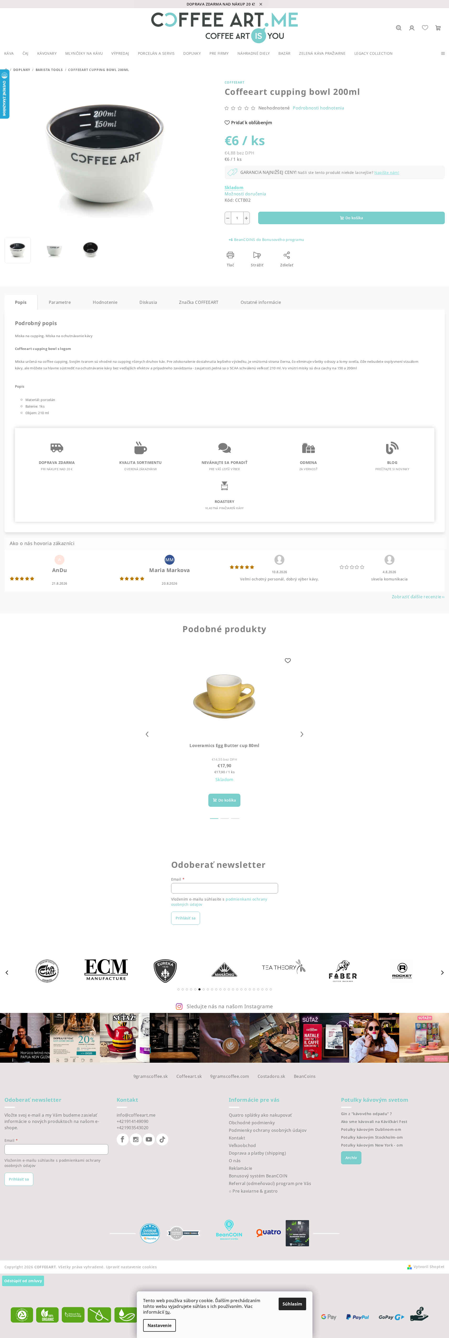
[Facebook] (123, 1139)
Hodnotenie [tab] (105, 302)
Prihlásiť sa (186, 917)
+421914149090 (133, 1121)
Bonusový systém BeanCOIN (258, 1176)
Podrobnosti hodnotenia (318, 108)
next (302, 734)
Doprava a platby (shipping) (257, 1153)
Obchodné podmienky (252, 1123)
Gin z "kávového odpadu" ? (366, 1114)
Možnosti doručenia (245, 194)
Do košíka (354, 217)
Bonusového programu (283, 239)
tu (167, 1312)
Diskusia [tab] (148, 302)
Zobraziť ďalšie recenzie (416, 597)
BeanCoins (305, 1076)
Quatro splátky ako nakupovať (260, 1115)
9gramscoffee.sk (150, 1076)
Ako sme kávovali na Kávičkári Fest (374, 1121)
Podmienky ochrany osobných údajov (268, 1130)
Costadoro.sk (271, 1076)
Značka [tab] (198, 302)
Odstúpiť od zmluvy (23, 1280)
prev (147, 734)
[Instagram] (136, 1139)
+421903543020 (133, 1128)
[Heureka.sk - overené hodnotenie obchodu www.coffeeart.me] (150, 1233)
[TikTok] (162, 1139)
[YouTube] (149, 1139)
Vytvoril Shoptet (429, 1266)
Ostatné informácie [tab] (261, 302)
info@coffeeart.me (136, 1115)
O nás (235, 1161)
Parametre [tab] (60, 302)
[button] (178, 989)
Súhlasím (292, 1304)
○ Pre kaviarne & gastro (253, 1191)
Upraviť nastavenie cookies (131, 1266)
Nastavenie (159, 1325)
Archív (351, 1157)
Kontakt (237, 1138)
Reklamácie (240, 1168)
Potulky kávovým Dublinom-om (371, 1129)
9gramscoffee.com (229, 1076)
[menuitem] (9, 53)
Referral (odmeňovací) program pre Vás (270, 1183)
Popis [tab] (21, 302)
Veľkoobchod (242, 1145)
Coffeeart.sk (189, 1076)
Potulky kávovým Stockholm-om (372, 1137)
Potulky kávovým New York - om (372, 1145)
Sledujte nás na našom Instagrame (230, 1006)
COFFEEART (235, 82)
